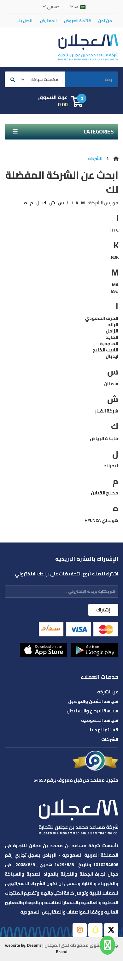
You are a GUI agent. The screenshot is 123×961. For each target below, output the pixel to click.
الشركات (109, 739)
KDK (114, 257)
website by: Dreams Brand (36, 948)
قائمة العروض (77, 20)
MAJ (114, 291)
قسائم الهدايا (104, 730)
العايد (112, 337)
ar (76, 6)
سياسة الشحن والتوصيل (93, 701)
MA (115, 285)
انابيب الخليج (105, 350)
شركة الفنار (106, 411)
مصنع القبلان (104, 493)
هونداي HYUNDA (101, 520)
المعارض (48, 20)
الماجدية (109, 343)
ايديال (112, 356)
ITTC (113, 230)
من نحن (105, 20)
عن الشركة (107, 692)
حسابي (52, 6)
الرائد (113, 324)
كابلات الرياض (104, 438)
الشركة (95, 158)
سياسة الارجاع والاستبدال (92, 711)
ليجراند (111, 466)
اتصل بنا (24, 20)
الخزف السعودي (101, 318)
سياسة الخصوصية (99, 720)
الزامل (112, 331)
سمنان (111, 384)
